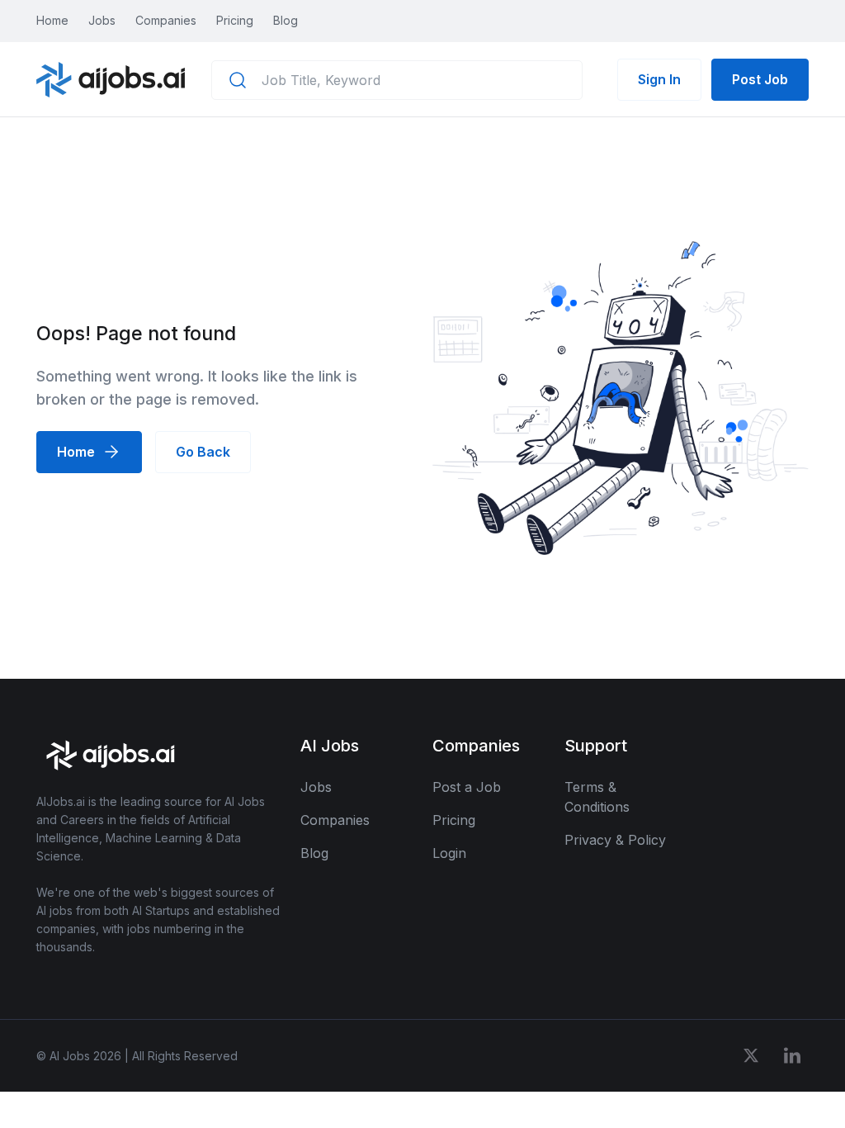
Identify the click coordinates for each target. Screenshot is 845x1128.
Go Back (203, 451)
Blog (285, 20)
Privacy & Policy (615, 840)
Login (449, 853)
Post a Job (466, 787)
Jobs (102, 20)
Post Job (760, 79)
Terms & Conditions (597, 797)
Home (52, 20)
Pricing (234, 20)
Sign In (659, 79)
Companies (165, 20)
